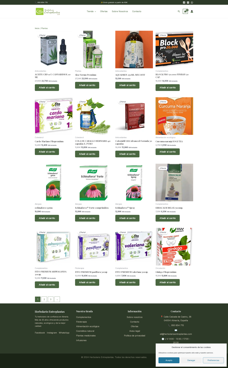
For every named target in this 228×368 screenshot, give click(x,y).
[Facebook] (184, 2)
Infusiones (81, 340)
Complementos (83, 317)
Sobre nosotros (134, 317)
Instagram (52, 332)
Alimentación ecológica (87, 326)
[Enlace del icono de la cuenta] (192, 11)
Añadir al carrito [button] (47, 87)
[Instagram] (188, 2)
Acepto (169, 360)
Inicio (37, 28)
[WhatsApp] (192, 2)
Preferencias (213, 360)
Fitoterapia (81, 321)
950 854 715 (177, 325)
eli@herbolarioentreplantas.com (176, 334)
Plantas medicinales (86, 335)
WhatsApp (64, 332)
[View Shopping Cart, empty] (185, 11)
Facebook (40, 332)
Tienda (90, 11)
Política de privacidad (134, 335)
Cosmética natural (85, 331)
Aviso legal (134, 331)
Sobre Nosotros (120, 11)
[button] (94, 11)
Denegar (191, 360)
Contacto (136, 11)
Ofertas (104, 11)
